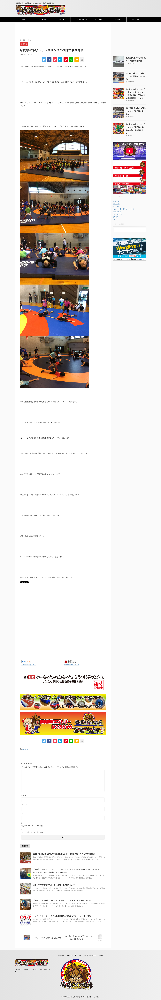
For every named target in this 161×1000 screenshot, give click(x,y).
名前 (23, 796)
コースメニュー (81, 955)
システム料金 (70, 955)
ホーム (24, 19)
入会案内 (61, 19)
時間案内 (92, 955)
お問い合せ (135, 19)
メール (24, 805)
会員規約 (61, 955)
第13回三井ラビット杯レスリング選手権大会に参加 (136, 76)
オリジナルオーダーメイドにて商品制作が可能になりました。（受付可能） (62, 916)
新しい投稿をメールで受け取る (32, 832)
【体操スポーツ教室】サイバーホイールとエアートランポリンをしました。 (62, 900)
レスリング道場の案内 (80, 19)
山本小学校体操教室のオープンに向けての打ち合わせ (54, 885)
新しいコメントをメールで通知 (32, 826)
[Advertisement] (60, 31)
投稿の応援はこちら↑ (71, 665)
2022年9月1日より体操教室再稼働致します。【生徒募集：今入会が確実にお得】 (65, 854)
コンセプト (42, 19)
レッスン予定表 (99, 19)
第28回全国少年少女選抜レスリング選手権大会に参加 (136, 111)
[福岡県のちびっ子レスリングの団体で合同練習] (60, 59)
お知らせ (25, 749)
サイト (23, 814)
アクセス (117, 19)
